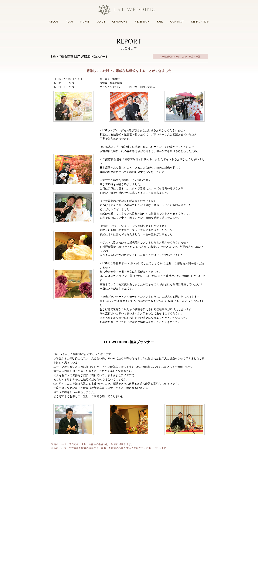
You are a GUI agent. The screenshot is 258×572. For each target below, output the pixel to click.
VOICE (101, 21)
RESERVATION (200, 21)
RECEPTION (142, 21)
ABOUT (53, 21)
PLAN (69, 21)
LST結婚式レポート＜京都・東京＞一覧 (180, 56)
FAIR (160, 21)
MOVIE (84, 21)
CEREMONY (119, 21)
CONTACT (177, 21)
